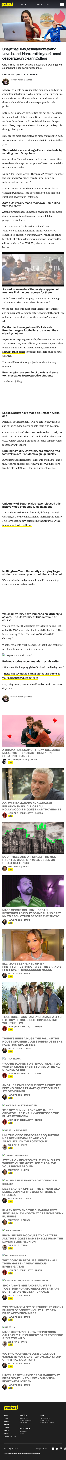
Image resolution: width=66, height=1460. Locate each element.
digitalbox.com (13, 1449)
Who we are (45, 1418)
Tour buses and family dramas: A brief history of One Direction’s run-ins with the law (32, 1020)
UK (10, 762)
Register (23, 1431)
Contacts (45, 1420)
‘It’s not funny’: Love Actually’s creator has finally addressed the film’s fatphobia (30, 1113)
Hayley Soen (15, 920)
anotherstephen (17, 760)
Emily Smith (14, 867)
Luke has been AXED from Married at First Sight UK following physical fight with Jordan (31, 1378)
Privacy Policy (26, 1420)
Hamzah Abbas (16, 80)
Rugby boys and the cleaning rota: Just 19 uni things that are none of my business (32, 1213)
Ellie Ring (13, 1145)
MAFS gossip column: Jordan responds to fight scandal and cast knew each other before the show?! (31, 913)
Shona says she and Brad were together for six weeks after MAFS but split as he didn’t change (30, 1288)
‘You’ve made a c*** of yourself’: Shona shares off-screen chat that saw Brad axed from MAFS (33, 1310)
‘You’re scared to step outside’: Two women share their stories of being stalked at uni (31, 1066)
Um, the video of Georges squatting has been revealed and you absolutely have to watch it (30, 1138)
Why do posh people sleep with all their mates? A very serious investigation (30, 1263)
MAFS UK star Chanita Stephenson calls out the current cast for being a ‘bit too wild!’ (32, 1335)
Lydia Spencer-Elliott (20, 813)
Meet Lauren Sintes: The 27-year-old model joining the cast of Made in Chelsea (31, 1191)
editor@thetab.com (41, 1449)
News (26, 867)
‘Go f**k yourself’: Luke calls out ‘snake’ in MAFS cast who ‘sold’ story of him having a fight (32, 1356)
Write (39, 4)
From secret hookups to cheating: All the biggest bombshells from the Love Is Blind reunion (32, 1238)
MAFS (27, 920)
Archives (23, 1422)
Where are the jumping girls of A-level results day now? (34, 667)
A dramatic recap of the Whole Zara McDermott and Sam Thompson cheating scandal (31, 753)
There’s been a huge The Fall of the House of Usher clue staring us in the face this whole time (32, 1041)
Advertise (24, 1418)
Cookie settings (47, 1422)
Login (22, 1434)
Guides (28, 80)
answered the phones (13, 351)
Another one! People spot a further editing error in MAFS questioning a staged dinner (31, 1088)
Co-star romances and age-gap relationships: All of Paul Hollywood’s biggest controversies (31, 806)
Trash (38, 1027)
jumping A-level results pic (17, 525)
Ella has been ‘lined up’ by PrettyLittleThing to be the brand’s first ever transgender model (31, 966)
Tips (47, 4)
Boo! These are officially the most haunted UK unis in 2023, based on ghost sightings (30, 860)
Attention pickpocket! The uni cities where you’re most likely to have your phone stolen (31, 1163)
